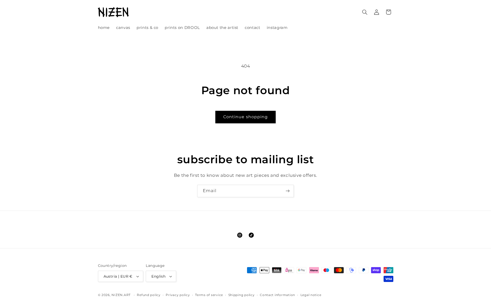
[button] (365, 12)
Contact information (277, 295)
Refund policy (149, 295)
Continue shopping (245, 116)
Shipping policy (241, 295)
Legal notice (310, 295)
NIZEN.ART (121, 295)
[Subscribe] (288, 191)
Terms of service (209, 295)
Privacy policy (178, 295)
